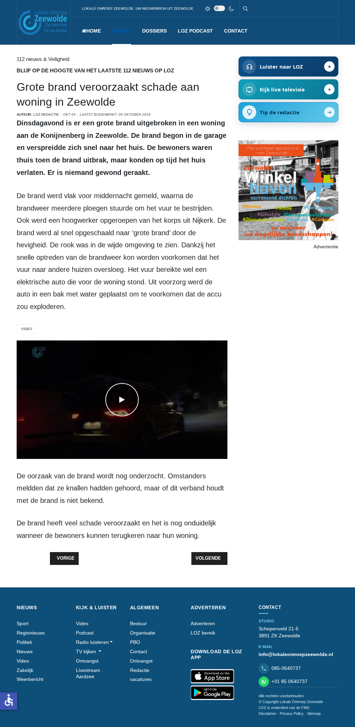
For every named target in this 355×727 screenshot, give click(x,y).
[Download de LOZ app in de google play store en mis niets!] (212, 692)
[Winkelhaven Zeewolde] (288, 190)
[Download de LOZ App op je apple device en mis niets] (212, 676)
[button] (121, 31)
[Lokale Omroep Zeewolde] (43, 22)
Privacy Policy (292, 713)
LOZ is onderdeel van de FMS (284, 708)
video (26, 329)
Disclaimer (267, 713)
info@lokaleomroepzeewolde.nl (296, 654)
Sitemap (314, 713)
